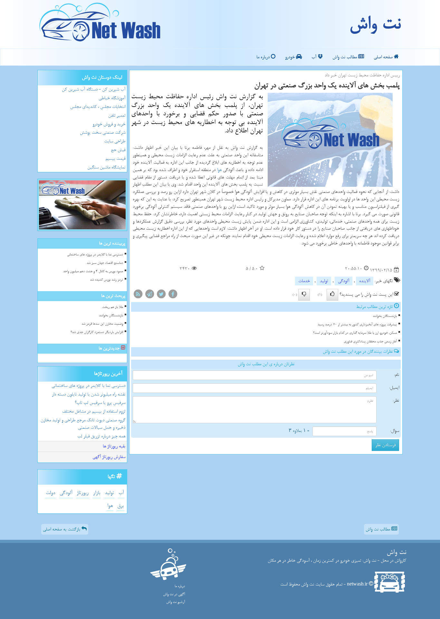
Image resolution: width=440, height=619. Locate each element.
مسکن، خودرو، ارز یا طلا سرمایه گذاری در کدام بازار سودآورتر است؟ (355, 333)
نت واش (374, 24)
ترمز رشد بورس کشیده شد (106, 279)
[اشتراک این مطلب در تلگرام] (149, 295)
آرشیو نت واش (175, 602)
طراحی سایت (114, 141)
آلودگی (343, 281)
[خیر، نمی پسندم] (304, 294)
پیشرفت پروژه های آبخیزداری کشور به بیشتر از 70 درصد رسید (357, 324)
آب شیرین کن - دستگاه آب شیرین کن (93, 89)
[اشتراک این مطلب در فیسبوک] (172, 295)
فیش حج (118, 150)
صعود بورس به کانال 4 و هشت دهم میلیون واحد (93, 271)
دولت (50, 493)
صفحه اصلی (384, 57)
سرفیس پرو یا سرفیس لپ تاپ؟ (100, 402)
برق (120, 505)
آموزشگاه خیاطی (112, 98)
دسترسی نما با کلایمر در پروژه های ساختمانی (95, 254)
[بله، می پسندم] (332, 294)
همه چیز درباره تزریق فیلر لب (101, 436)
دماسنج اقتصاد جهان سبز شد (105, 263)
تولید (324, 281)
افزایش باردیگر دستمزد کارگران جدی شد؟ (97, 332)
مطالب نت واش (345, 57)
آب (314, 57)
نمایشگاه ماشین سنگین (106, 167)
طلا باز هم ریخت (112, 307)
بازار (96, 493)
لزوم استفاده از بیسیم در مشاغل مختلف (93, 411)
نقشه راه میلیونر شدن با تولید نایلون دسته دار (88, 394)
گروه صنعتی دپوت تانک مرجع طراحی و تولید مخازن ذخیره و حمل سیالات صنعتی (83, 423)
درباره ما (263, 57)
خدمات (304, 281)
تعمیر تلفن (116, 115)
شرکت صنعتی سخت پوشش (102, 132)
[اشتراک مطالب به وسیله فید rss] (138, 295)
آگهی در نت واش (174, 594)
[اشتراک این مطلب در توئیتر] (161, 295)
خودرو (290, 57)
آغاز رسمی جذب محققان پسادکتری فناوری (370, 341)
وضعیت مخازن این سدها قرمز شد (102, 324)
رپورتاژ (83, 493)
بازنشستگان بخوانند (385, 316)
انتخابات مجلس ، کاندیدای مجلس (97, 106)
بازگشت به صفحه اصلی (62, 529)
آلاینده (364, 281)
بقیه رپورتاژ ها (114, 446)
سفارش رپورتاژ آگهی (108, 457)
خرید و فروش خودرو (108, 124)
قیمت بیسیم (115, 158)
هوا (219, 170)
